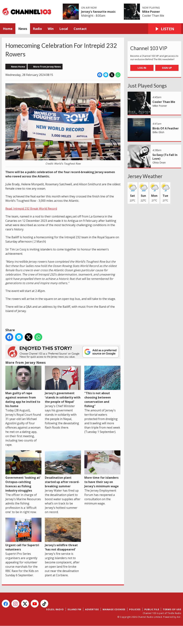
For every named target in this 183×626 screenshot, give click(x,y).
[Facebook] (6, 604)
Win (51, 28)
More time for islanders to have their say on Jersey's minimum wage (101, 482)
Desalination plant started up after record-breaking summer (62, 482)
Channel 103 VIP (148, 48)
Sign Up (167, 67)
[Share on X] (111, 74)
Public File (151, 609)
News (22, 28)
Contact (80, 28)
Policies (134, 609)
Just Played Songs (147, 86)
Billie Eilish (158, 132)
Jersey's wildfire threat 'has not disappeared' (61, 547)
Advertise (92, 609)
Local (63, 28)
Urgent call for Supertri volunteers (22, 547)
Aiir (179, 616)
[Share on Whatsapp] (117, 74)
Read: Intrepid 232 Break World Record (31, 209)
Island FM (74, 609)
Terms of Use (172, 609)
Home (8, 28)
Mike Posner (151, 11)
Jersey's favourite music (98, 11)
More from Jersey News (47, 66)
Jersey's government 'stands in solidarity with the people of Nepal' (62, 397)
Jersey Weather (145, 176)
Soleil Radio (55, 609)
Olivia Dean (159, 162)
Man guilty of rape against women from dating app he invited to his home (22, 399)
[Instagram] (15, 604)
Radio (37, 28)
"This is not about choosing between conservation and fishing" (97, 399)
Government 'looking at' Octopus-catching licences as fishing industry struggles (23, 484)
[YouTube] (35, 604)
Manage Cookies (114, 609)
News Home (18, 66)
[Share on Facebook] (99, 74)
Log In (142, 67)
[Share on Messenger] (105, 74)
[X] (25, 604)
